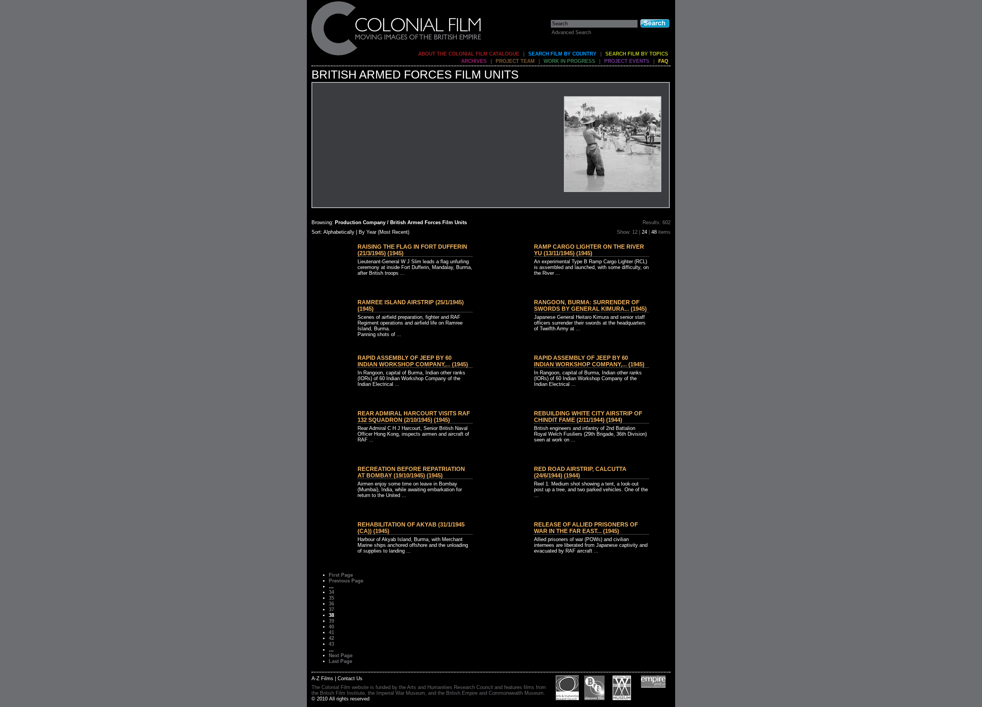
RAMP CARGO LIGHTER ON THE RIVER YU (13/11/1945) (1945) (589, 249)
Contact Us (350, 678)
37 (331, 609)
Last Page (340, 661)
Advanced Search (571, 32)
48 (654, 232)
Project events (626, 61)
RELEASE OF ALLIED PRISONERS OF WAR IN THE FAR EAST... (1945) (586, 527)
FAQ (663, 61)
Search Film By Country (562, 54)
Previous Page (346, 581)
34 (331, 592)
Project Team (515, 61)
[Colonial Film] (396, 55)
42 (331, 638)
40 (331, 627)
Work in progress (569, 61)
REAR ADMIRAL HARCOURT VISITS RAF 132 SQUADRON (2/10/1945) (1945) (414, 416)
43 (331, 644)
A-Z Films (322, 678)
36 (331, 604)
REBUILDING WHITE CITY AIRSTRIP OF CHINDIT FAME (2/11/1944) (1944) (588, 416)
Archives (474, 61)
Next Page (341, 655)
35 (331, 598)
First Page (341, 575)
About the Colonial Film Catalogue (468, 54)
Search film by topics (636, 54)
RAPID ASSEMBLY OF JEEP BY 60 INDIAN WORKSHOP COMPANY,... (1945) (413, 360)
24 (644, 232)
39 (331, 621)
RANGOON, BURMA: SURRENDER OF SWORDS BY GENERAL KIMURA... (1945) (590, 305)
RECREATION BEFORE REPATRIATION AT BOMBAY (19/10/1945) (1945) (411, 472)
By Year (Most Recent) (384, 232)
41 (331, 632)
